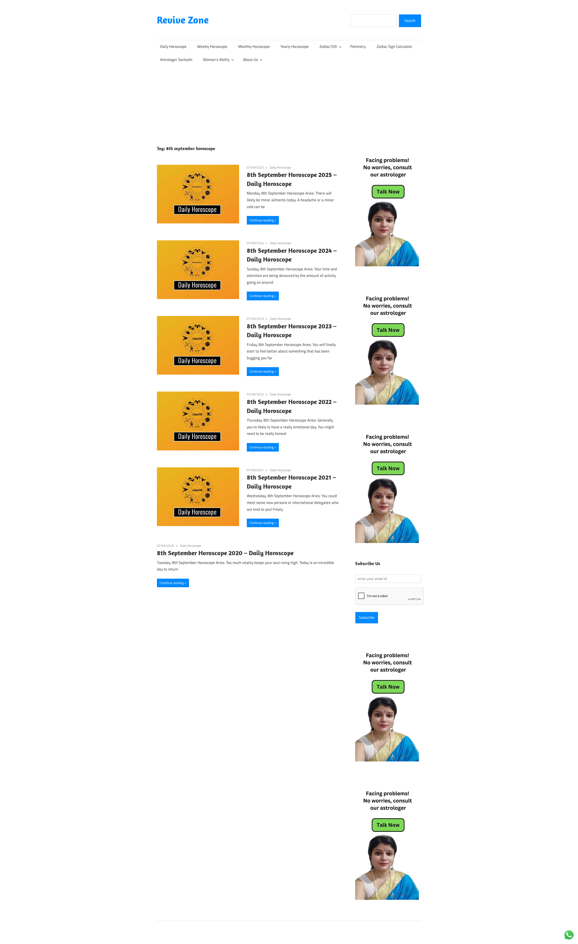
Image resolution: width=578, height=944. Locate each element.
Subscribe (367, 617)
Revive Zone (183, 20)
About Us (250, 60)
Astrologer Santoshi (176, 60)
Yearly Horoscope (294, 46)
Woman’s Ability (216, 60)
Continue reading (261, 220)
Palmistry (358, 46)
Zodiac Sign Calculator (394, 46)
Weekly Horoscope (212, 46)
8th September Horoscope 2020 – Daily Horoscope (225, 553)
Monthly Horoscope (254, 46)
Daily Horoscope (173, 46)
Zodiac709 (328, 46)
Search (409, 20)
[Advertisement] (289, 100)
